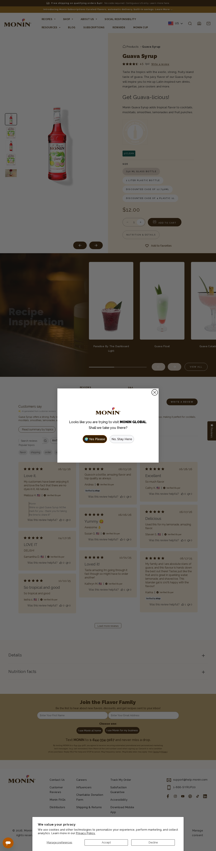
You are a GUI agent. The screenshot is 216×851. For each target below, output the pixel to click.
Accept (106, 842)
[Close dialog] (155, 392)
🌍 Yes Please (95, 439)
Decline (153, 842)
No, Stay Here (122, 439)
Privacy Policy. (85, 833)
